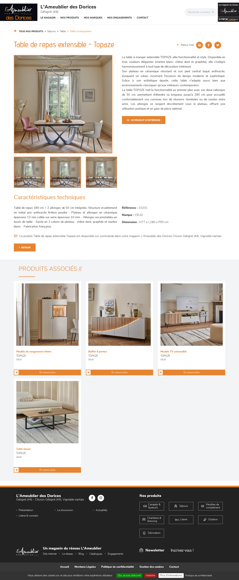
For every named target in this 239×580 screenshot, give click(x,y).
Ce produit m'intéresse (145, 120)
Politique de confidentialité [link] (198, 575)
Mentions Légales (85, 567)
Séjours (51, 31)
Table (63, 31)
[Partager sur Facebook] (208, 45)
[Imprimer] (199, 45)
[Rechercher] (213, 12)
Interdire (150, 575)
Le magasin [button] (47, 18)
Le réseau (67, 554)
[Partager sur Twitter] (217, 45)
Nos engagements (119, 18)
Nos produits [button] (69, 18)
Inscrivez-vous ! (182, 550)
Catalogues (95, 554)
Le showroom (65, 510)
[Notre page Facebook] (92, 498)
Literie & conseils (28, 515)
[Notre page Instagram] (101, 498)
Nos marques (93, 18)
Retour (26, 248)
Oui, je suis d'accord (129, 575)
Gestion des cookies (151, 567)
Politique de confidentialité (117, 567)
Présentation (26, 510)
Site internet (50, 554)
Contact (142, 18)
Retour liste (187, 45)
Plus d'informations (171, 575)
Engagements (115, 554)
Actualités (101, 510)
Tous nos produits (31, 31)
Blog (81, 554)
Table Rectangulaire (80, 31)
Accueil (64, 567)
